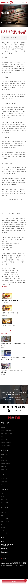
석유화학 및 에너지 (5, 463)
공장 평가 (4, 548)
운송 (2, 457)
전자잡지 (3, 496)
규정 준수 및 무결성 (5, 521)
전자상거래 (3, 466)
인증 (2, 515)
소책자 (2, 493)
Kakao (14, 581)
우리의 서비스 (5, 423)
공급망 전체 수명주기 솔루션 (8, 430)
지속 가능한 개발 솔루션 (6, 433)
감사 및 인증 (4, 439)
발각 (2, 436)
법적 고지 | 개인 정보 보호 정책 (17, 565)
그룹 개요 (3, 512)
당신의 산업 (4, 450)
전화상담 (3, 527)
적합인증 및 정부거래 (6, 442)
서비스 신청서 (4, 502)
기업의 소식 (4, 478)
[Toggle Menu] (23, 2)
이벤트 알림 (4, 481)
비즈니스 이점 (4, 518)
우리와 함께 (4, 533)
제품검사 (3, 427)
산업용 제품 (4, 469)
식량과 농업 (4, 460)
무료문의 (3, 530)
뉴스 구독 (3, 484)
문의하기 (3, 524)
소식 (2, 474)
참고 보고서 (4, 499)
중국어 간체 (6, 558)
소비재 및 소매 (4, 454)
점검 (2, 537)
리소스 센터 (4, 489)
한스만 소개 (4, 507)
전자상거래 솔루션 (5, 445)
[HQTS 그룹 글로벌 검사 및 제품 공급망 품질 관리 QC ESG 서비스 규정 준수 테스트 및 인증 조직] (7, 2)
